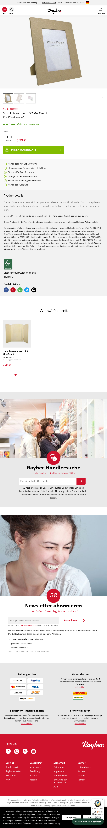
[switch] (98, 817)
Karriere (81, 771)
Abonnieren (70, 620)
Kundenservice (13, 767)
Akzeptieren (71, 817)
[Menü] (102, 800)
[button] (8, 98)
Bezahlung (35, 771)
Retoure (33, 780)
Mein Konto (35, 767)
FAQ (8, 780)
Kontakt (81, 780)
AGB (56, 787)
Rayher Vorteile (13, 771)
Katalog (81, 776)
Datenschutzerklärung (28, 625)
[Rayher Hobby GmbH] (54, 10)
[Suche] (81, 481)
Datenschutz (60, 767)
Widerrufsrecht (61, 776)
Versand (23, 164)
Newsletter (11, 776)
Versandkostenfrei (49, 3)
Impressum (59, 771)
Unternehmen (84, 767)
